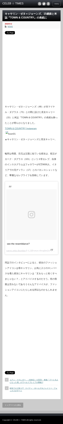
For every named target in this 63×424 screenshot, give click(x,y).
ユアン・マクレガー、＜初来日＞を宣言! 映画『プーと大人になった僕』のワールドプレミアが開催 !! (34, 381)
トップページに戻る (13, 405)
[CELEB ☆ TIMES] (15, 3)
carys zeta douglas (16, 250)
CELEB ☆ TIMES (19, 420)
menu (56, 4)
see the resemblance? (18, 243)
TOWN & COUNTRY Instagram (21, 128)
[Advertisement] (31, 68)
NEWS (10, 27)
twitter (44, 4)
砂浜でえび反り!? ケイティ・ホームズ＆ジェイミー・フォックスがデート (33, 389)
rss (39, 4)
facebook (48, 4)
